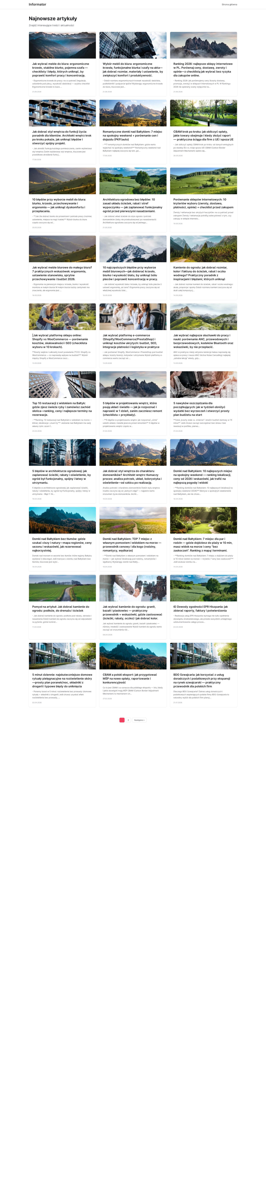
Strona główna (229, 4)
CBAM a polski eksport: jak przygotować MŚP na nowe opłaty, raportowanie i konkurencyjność (130, 678)
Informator (37, 4)
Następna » (139, 720)
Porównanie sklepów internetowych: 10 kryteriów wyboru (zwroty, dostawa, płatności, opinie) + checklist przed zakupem (203, 203)
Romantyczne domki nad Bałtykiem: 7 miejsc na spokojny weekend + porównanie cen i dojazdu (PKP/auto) (132, 135)
